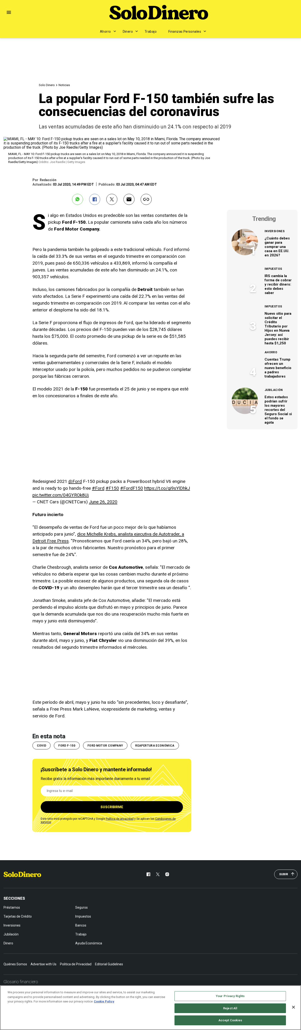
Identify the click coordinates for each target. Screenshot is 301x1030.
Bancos (80, 925)
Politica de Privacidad (75, 964)
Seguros (81, 907)
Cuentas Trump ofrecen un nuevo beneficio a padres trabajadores (278, 367)
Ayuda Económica (88, 943)
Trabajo (151, 31)
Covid (41, 745)
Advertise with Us (43, 964)
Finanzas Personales (184, 31)
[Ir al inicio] (22, 874)
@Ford (75, 481)
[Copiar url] (146, 199)
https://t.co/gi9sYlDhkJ (167, 488)
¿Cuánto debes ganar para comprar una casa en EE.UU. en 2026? (277, 246)
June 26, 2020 (103, 502)
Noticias (64, 85)
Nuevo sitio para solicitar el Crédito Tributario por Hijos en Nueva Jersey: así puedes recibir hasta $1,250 (278, 328)
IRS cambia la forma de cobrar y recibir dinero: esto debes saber (278, 284)
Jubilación (274, 390)
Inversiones (275, 231)
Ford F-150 (66, 745)
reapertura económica (154, 745)
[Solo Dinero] (158, 12)
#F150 (112, 488)
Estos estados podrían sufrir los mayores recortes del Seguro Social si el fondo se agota (278, 410)
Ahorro (105, 31)
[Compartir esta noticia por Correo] (129, 199)
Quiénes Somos (15, 964)
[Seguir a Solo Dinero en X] (157, 874)
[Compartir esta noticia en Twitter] (111, 199)
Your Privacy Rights (230, 996)
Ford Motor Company (105, 745)
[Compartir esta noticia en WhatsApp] (77, 199)
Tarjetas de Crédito (18, 916)
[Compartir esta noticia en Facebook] (94, 199)
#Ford (98, 488)
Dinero (128, 31)
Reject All (230, 1008)
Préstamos (12, 907)
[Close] (293, 1007)
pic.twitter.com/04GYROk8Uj (60, 495)
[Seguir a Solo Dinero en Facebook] (148, 874)
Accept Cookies (230, 1020)
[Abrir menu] (9, 12)
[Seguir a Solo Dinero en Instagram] (167, 874)
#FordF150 (131, 488)
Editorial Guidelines (109, 964)
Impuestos (273, 268)
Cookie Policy (104, 1001)
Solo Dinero (47, 85)
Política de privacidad (120, 818)
